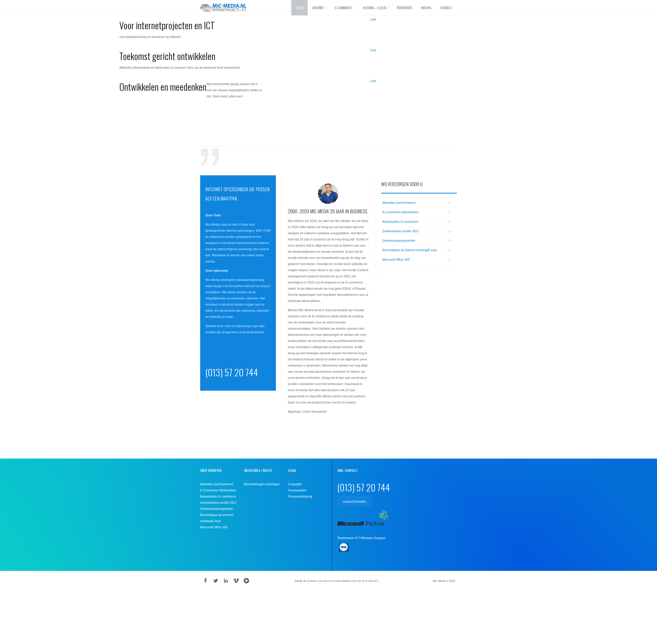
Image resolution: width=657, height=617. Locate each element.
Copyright (295, 484)
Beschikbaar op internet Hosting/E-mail (409, 250)
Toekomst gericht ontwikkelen (167, 56)
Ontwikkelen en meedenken (162, 86)
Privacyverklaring (300, 496)
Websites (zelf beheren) (399, 203)
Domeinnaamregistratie (398, 240)
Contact (446, 7)
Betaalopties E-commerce (400, 222)
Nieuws (426, 7)
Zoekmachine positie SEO (400, 231)
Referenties (404, 7)
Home (299, 7)
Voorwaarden (297, 490)
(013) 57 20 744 (231, 372)
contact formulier (354, 501)
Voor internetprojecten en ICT (167, 25)
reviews (387, 580)
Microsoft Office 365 (396, 259)
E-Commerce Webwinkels (400, 212)
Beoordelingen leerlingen (262, 484)
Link (373, 19)
